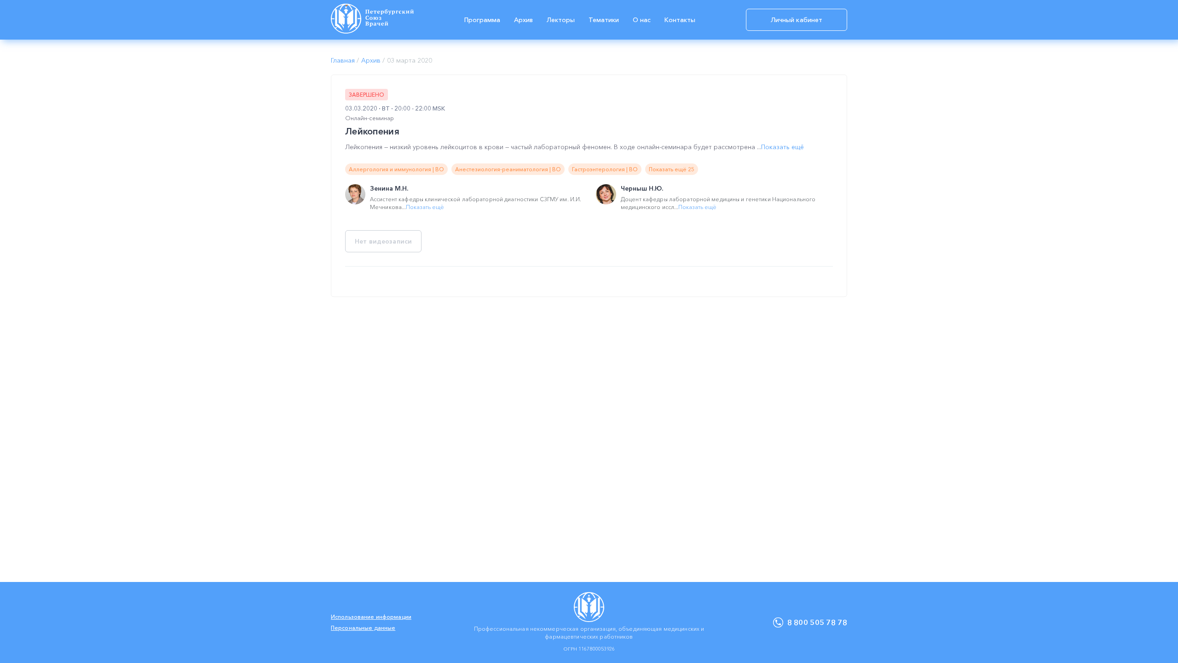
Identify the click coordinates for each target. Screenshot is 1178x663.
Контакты (679, 20)
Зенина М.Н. (389, 188)
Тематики (604, 20)
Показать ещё (782, 147)
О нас (642, 20)
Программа (482, 20)
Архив (523, 20)
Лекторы (561, 20)
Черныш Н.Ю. (642, 188)
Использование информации (371, 616)
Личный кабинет (797, 20)
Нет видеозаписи (383, 241)
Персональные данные (363, 627)
